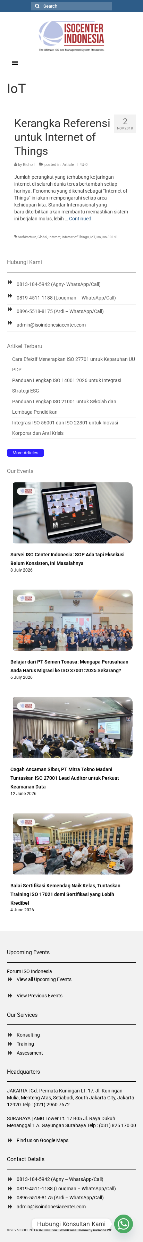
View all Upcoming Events (44, 979)
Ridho (28, 164)
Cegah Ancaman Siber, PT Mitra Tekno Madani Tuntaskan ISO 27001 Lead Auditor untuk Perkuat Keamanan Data (64, 778)
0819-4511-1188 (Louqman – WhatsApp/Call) (66, 298)
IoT (92, 237)
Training (25, 1044)
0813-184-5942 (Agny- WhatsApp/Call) (59, 284)
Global (42, 237)
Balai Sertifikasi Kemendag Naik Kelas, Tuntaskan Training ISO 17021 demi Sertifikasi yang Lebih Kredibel (65, 894)
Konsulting (28, 1035)
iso (98, 237)
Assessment (30, 1053)
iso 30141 (110, 237)
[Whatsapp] (123, 1224)
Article (68, 164)
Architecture (27, 237)
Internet (54, 237)
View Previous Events (39, 995)
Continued (80, 218)
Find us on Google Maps (42, 1140)
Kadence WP (102, 1230)
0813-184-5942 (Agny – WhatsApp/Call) (60, 1179)
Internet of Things (75, 237)
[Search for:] (71, 6)
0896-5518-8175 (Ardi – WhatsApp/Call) (60, 311)
